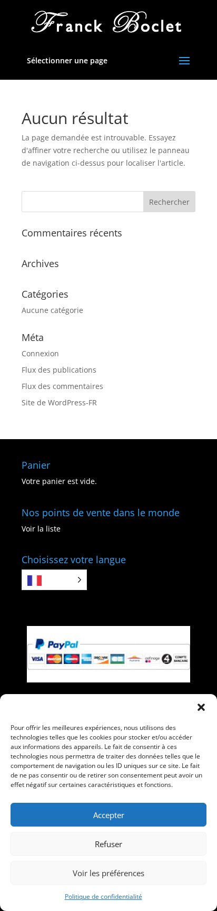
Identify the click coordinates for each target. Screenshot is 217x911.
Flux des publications (59, 370)
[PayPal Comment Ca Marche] (108, 680)
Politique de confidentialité (103, 896)
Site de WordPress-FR (59, 402)
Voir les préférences (108, 873)
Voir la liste (41, 529)
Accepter (108, 815)
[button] (201, 707)
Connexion (40, 353)
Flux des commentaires (62, 386)
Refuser (108, 844)
